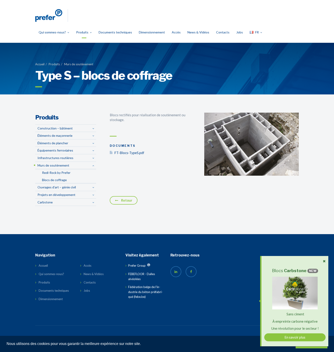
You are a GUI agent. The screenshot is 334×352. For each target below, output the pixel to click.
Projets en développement (56, 195)
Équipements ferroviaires (55, 150)
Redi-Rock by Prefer (56, 173)
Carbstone (45, 202)
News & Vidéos (198, 32)
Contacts (222, 32)
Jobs (239, 32)
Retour (126, 200)
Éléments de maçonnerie (54, 135)
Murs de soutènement (78, 64)
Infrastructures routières (55, 158)
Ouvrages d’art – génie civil (56, 187)
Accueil (40, 64)
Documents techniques (115, 32)
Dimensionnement (152, 32)
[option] (251, 144)
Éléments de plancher (52, 143)
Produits (82, 32)
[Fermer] (324, 261)
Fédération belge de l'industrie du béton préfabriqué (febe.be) (145, 292)
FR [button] (257, 32)
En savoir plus (294, 337)
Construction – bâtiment (55, 128)
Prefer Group (134, 267)
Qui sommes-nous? (52, 32)
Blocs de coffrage (54, 180)
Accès (176, 32)
